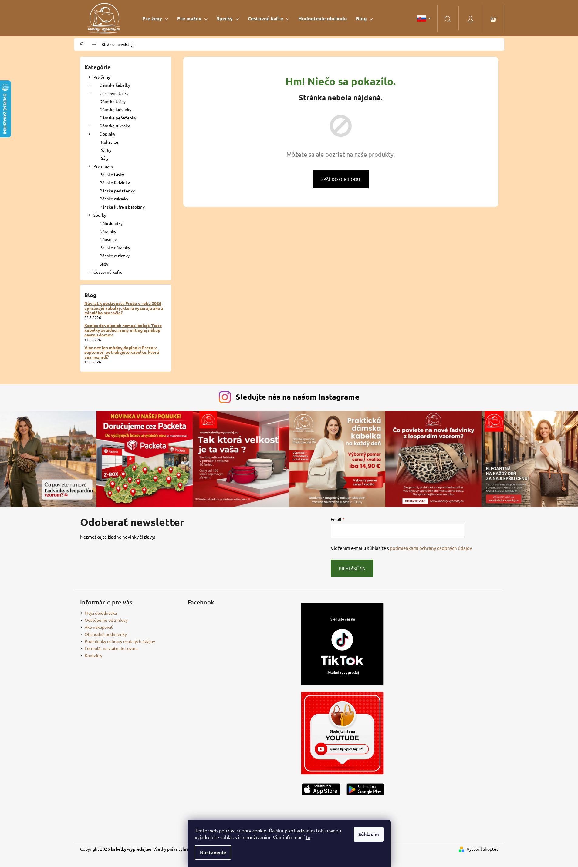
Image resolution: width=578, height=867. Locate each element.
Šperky (99, 215)
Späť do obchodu (340, 179)
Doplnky (107, 133)
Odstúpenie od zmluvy (106, 620)
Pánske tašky (112, 174)
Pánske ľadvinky (115, 182)
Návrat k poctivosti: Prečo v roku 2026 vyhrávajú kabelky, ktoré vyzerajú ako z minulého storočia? (123, 308)
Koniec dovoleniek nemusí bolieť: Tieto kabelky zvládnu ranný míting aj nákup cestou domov (123, 330)
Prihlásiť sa (352, 568)
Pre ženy (101, 77)
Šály (105, 158)
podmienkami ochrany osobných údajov (431, 548)
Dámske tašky (113, 101)
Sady (104, 263)
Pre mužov (103, 166)
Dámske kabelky (115, 85)
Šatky (106, 150)
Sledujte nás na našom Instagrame (298, 396)
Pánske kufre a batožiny (122, 206)
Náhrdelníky (111, 223)
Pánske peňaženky (117, 190)
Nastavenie (213, 852)
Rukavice (109, 142)
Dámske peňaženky (118, 117)
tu (308, 837)
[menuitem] (155, 18)
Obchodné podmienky (106, 634)
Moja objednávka (101, 613)
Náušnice (108, 239)
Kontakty (93, 655)
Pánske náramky (115, 247)
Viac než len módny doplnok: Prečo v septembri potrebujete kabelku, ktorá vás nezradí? (121, 352)
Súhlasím (368, 834)
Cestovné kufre (108, 272)
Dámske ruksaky (115, 125)
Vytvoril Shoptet (482, 849)
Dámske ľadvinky (115, 109)
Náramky (108, 231)
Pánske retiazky (115, 255)
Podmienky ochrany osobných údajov (120, 641)
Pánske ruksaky (114, 198)
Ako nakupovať (99, 627)
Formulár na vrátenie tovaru (111, 648)
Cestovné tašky (114, 93)
